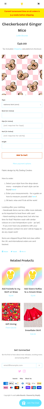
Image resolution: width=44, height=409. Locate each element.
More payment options (22, 164)
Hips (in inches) (7, 121)
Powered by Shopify (33, 395)
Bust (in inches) (7, 131)
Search (15, 378)
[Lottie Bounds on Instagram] (24, 372)
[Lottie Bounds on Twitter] (19, 372)
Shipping (17, 49)
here (34, 196)
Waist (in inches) (8, 111)
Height (4, 142)
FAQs (21, 378)
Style (3, 100)
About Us (28, 378)
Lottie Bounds (22, 36)
